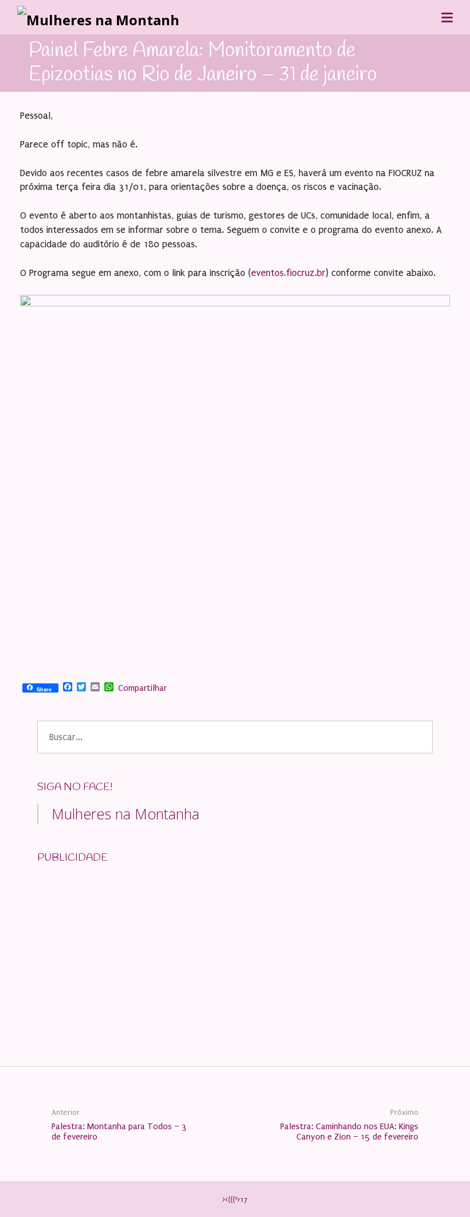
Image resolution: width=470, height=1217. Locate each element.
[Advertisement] (123, 946)
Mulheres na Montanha (125, 813)
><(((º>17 (235, 1200)
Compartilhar (142, 688)
